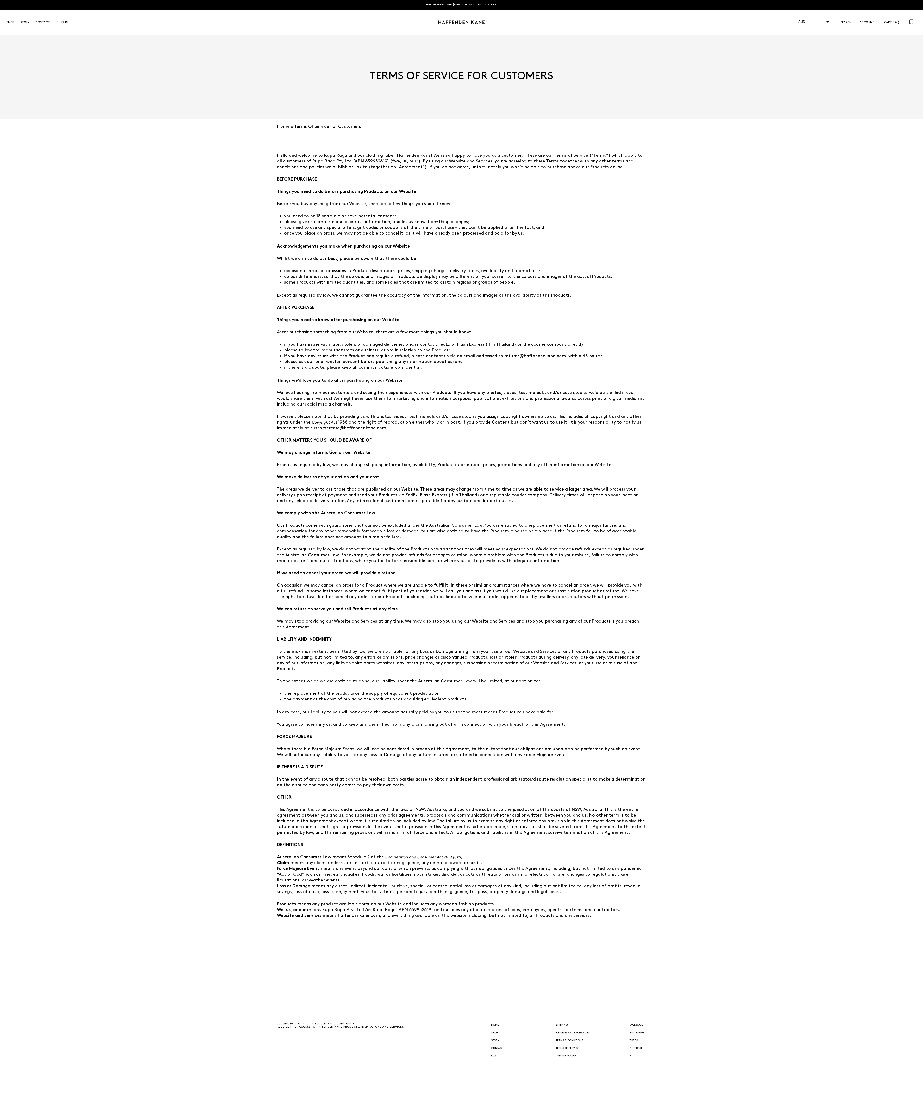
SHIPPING (562, 1024)
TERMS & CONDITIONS (569, 1040)
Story (495, 1040)
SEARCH (845, 22)
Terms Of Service (567, 1047)
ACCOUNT (868, 22)
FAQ (493, 1055)
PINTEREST (636, 1047)
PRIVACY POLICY (566, 1055)
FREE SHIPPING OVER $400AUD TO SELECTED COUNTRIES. (461, 4)
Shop (494, 1032)
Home (283, 126)
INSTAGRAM (637, 1032)
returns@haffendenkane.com (535, 355)
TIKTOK (634, 1040)
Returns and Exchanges (573, 1032)
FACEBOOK (636, 1024)
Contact (497, 1047)
